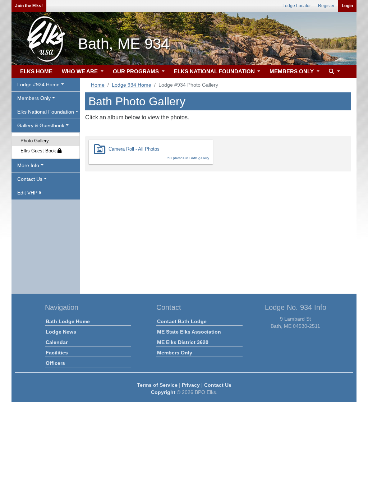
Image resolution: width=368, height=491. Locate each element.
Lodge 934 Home (131, 85)
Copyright (163, 392)
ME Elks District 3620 (182, 342)
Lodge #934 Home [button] (38, 84)
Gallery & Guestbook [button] (40, 125)
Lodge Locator (296, 5)
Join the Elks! (29, 5)
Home (98, 85)
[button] (333, 72)
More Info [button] (28, 165)
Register (326, 5)
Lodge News (61, 332)
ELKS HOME (36, 71)
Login (347, 5)
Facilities (57, 352)
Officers (55, 363)
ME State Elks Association (189, 332)
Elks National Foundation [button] (45, 112)
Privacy (191, 385)
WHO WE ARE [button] (80, 71)
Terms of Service (157, 385)
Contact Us (217, 385)
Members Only (174, 352)
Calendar (57, 342)
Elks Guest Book (39, 150)
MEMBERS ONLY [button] (292, 71)
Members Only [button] (34, 98)
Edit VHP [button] (28, 193)
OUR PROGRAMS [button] (136, 71)
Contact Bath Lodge (182, 321)
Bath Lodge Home (68, 321)
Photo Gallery (34, 140)
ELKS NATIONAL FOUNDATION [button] (215, 71)
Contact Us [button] (29, 179)
